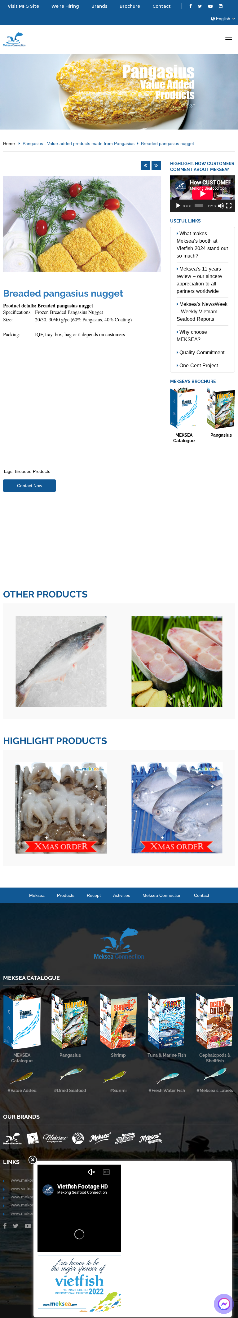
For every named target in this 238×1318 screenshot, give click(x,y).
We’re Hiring (65, 6)
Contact (161, 6)
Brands (99, 6)
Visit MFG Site (23, 6)
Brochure (130, 6)
